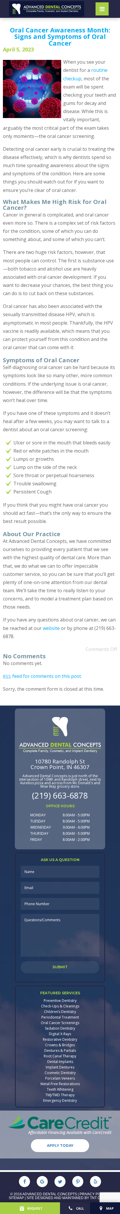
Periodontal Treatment (60, 1017)
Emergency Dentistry (60, 1100)
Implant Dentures (60, 1067)
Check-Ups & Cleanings (60, 1006)
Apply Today (60, 1145)
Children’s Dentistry (60, 1012)
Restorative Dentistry (60, 1039)
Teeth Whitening (60, 1089)
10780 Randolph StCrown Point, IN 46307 (60, 764)
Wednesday (40, 827)
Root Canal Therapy (60, 1056)
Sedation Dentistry (60, 1028)
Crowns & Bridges (60, 1045)
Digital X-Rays (60, 1034)
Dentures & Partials (60, 1050)
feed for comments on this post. (42, 676)
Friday (36, 839)
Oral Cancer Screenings (60, 1023)
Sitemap (16, 1198)
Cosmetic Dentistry (60, 1073)
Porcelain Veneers (60, 1078)
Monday (38, 815)
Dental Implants (60, 1062)
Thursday (39, 833)
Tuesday (37, 821)
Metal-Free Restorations (60, 1084)
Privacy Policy (94, 1194)
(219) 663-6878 (60, 795)
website (51, 628)
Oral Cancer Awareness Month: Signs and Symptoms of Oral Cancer (60, 36)
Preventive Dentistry (60, 1000)
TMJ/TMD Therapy (60, 1095)
